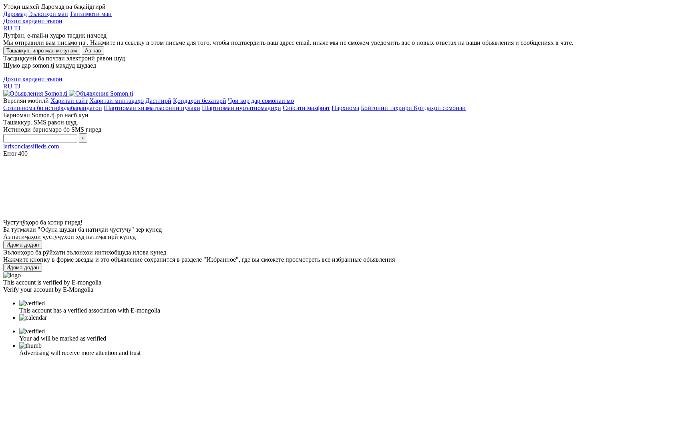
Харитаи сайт (69, 100)
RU (8, 28)
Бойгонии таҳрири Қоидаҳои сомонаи (413, 107)
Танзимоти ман (91, 13)
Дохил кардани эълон (32, 21)
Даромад (15, 13)
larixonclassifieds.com (31, 146)
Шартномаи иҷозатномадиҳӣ (241, 107)
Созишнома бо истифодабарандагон (52, 107)
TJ (17, 28)
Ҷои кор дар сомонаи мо (261, 100)
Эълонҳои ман (48, 13)
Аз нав (93, 51)
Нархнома (345, 107)
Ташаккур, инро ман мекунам (41, 51)
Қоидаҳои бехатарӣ (199, 100)
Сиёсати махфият (306, 107)
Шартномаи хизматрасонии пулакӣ (152, 107)
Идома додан (22, 245)
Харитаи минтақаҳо (116, 100)
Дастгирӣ (158, 100)
